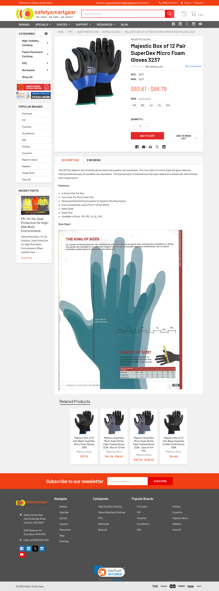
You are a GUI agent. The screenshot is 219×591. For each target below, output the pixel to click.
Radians (26, 166)
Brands (24, 24)
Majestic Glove (30, 159)
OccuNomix (28, 133)
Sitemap (64, 541)
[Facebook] (173, 24)
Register (198, 2)
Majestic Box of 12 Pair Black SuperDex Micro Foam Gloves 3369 (84, 442)
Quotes (62, 24)
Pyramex (26, 126)
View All (26, 179)
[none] (93, 71)
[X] (187, 24)
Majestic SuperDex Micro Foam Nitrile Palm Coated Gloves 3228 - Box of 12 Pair (114, 442)
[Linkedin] (180, 24)
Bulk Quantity (129, 2)
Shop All (27, 77)
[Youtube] (200, 24)
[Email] (144, 147)
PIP (24, 120)
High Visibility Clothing (30, 43)
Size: (141, 98)
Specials (41, 24)
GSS (24, 139)
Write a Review (193, 66)
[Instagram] (194, 24)
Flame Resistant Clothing (32, 54)
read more (26, 257)
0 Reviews (94, 160)
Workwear (28, 70)
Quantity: (137, 119)
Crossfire (27, 153)
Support (82, 24)
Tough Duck (28, 172)
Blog (124, 24)
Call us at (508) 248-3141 (36, 539)
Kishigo (26, 146)
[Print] (150, 147)
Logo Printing (112, 2)
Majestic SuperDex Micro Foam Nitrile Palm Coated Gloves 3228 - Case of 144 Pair (143, 444)
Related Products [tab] (74, 401)
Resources (104, 24)
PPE (24, 63)
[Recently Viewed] (185, 13)
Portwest (27, 113)
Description (70, 160)
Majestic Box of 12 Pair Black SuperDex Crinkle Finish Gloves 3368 (174, 442)
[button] (34, 87)
